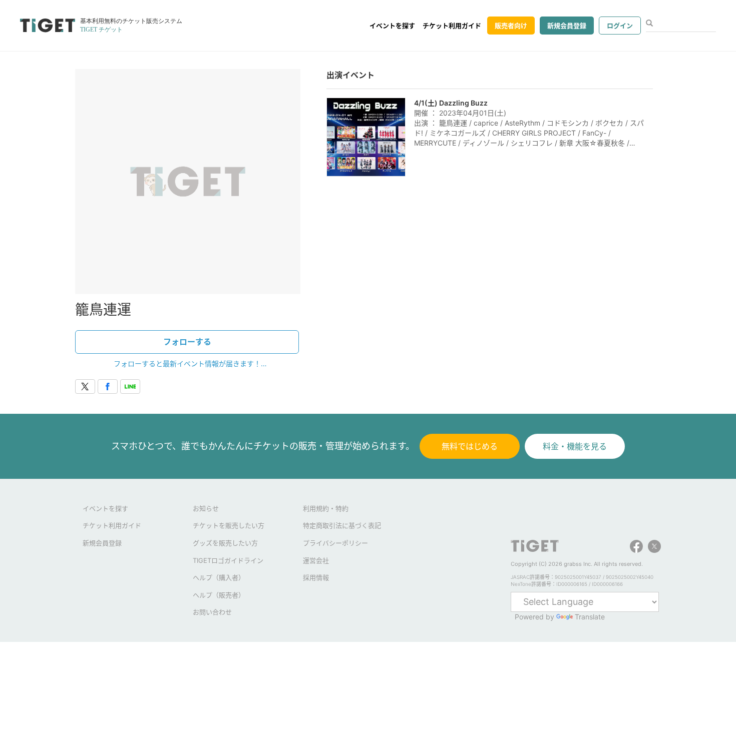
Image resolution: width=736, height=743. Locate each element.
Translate (590, 616)
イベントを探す (392, 26)
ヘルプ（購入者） (219, 577)
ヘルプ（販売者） (219, 595)
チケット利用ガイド (452, 26)
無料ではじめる (470, 446)
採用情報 (316, 577)
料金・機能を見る (575, 446)
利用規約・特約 (325, 508)
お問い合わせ (212, 612)
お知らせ (206, 508)
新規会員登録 (566, 26)
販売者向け (511, 26)
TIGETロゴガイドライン (228, 560)
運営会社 (316, 560)
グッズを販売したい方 (225, 543)
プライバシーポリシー (335, 543)
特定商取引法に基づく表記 (342, 525)
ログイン (620, 26)
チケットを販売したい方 (228, 525)
